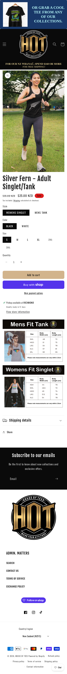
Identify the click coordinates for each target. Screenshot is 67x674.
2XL (52, 240)
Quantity (7, 255)
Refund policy (54, 655)
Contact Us (12, 571)
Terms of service (34, 661)
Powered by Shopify (37, 655)
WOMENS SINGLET (16, 212)
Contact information (35, 666)
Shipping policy (50, 661)
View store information (18, 312)
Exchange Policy (15, 586)
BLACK (9, 226)
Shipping (16, 200)
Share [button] (10, 432)
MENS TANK (41, 212)
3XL (10, 247)
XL (38, 240)
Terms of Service (15, 578)
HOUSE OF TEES (22, 655)
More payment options (33, 293)
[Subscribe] (57, 479)
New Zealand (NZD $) (32, 636)
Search (10, 563)
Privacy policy (18, 661)
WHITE (25, 226)
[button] (4, 44)
